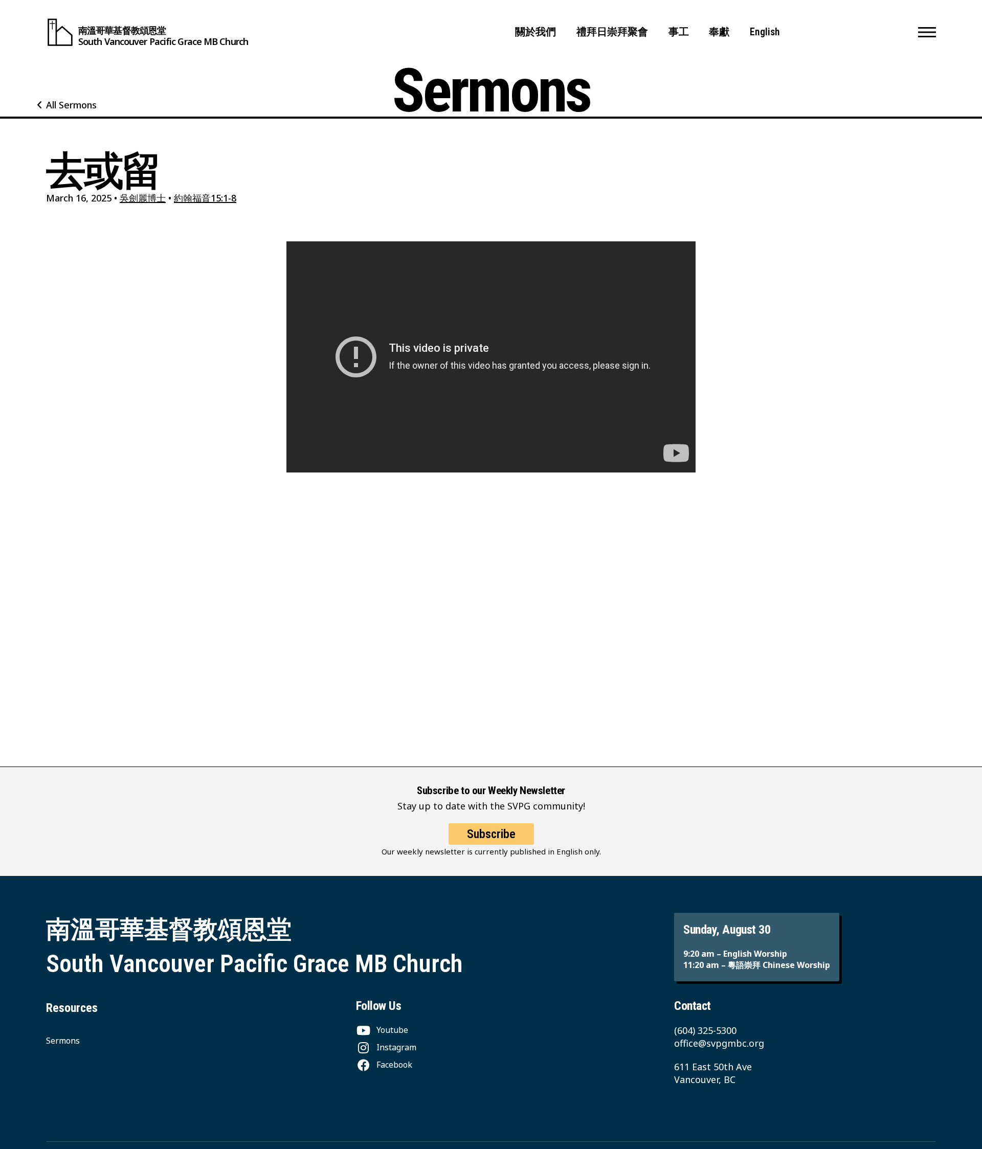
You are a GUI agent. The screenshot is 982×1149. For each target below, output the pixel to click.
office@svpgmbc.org (719, 1043)
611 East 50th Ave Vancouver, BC (713, 1073)
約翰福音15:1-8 (205, 198)
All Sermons (71, 104)
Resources (72, 1008)
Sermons (63, 1040)
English (765, 32)
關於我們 (535, 32)
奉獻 (719, 32)
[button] (927, 32)
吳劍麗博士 (143, 198)
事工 (678, 32)
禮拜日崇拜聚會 (612, 32)
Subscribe (491, 834)
